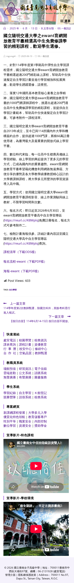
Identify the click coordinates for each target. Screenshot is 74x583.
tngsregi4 (10, 56)
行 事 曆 (9, 349)
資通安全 (25, 425)
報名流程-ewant (25, 261)
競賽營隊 (9, 397)
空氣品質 (25, 353)
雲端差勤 (9, 373)
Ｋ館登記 (40, 393)
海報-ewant (22, 271)
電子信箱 (40, 369)
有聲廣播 (25, 377)
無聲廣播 (9, 377)
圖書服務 (40, 377)
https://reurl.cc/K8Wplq (21, 220)
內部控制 (40, 421)
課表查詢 (9, 344)
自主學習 (13, 289)
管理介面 (10, 574)
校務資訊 (40, 340)
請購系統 (40, 373)
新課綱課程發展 (14, 412)
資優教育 (40, 344)
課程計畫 (25, 344)
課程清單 (20, 252)
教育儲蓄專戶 (37, 417)
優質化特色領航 (14, 417)
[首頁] (4, 28)
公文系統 (25, 373)
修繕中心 (41, 349)
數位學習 (9, 425)
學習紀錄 (9, 393)
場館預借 (9, 369)
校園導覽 (25, 340)
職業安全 (25, 421)
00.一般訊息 (43, 56)
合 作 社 (9, 353)
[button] (65, 21)
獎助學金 (40, 425)
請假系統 (25, 397)
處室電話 (9, 340)
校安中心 (25, 349)
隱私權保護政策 (27, 574)
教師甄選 (41, 353)
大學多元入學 (37, 412)
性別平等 (9, 421)
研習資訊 (25, 369)
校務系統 (40, 397)
